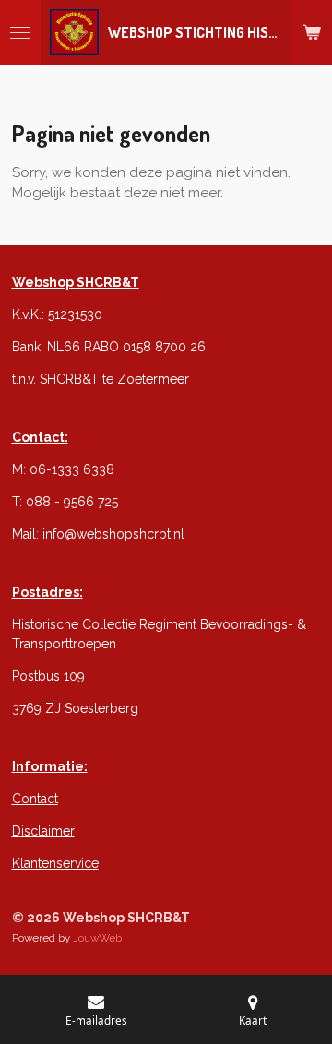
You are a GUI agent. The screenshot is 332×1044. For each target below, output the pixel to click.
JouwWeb (97, 937)
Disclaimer (43, 831)
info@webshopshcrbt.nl (113, 534)
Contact (35, 798)
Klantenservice (55, 863)
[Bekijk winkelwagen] (311, 32)
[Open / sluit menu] (20, 32)
